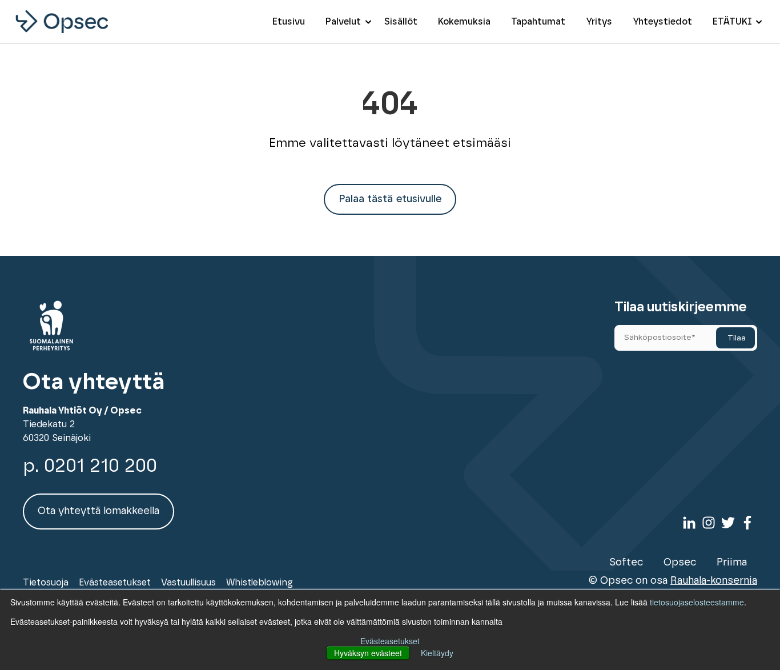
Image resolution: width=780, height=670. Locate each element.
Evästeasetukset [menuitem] (115, 582)
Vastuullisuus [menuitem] (188, 582)
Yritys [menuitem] (599, 21)
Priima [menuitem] (732, 562)
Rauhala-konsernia (713, 581)
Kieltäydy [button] (437, 653)
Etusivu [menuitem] (288, 21)
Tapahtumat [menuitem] (538, 21)
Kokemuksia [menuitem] (464, 21)
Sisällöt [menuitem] (400, 21)
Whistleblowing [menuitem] (259, 582)
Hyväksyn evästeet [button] (368, 653)
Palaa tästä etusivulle (390, 199)
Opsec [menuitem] (680, 562)
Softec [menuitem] (626, 562)
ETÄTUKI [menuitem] (732, 21)
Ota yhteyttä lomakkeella (98, 511)
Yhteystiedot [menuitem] (662, 21)
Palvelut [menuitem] (343, 21)
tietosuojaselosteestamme (697, 602)
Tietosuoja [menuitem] (46, 582)
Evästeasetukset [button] (390, 641)
